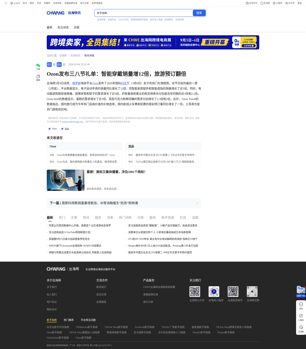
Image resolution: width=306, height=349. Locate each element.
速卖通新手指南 (200, 327)
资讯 (25, 3)
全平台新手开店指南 (58, 327)
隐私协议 (52, 309)
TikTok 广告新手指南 (173, 327)
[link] (63, 56)
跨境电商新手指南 (117, 332)
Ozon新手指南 (54, 332)
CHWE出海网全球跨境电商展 (159, 287)
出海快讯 (75, 55)
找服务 (47, 3)
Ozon (95, 83)
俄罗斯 (76, 83)
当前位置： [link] (53, 55)
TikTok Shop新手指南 (116, 327)
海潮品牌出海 (150, 294)
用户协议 (52, 302)
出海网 (63, 55)
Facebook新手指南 (144, 327)
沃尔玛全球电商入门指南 (171, 332)
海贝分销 (148, 302)
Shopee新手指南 (226, 332)
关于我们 (52, 287)
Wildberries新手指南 (87, 327)
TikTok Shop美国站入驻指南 (84, 332)
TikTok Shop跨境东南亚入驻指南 (234, 327)
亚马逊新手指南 (142, 332)
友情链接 (101, 302)
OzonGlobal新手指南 (58, 337)
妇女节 (125, 83)
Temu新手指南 (83, 337)
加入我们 (52, 294)
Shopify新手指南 (201, 332)
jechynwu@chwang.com (72, 122)
